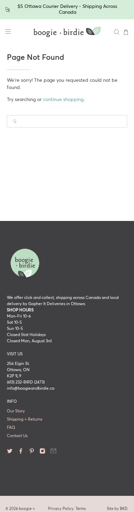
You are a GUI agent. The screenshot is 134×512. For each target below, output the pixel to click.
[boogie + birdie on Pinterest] (32, 453)
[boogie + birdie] (67, 32)
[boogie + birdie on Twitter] (10, 453)
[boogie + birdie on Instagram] (42, 453)
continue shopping (63, 99)
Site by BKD (117, 509)
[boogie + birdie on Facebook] (21, 453)
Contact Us (17, 436)
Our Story (16, 411)
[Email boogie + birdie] (53, 453)
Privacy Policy (61, 509)
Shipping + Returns (24, 420)
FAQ (11, 428)
